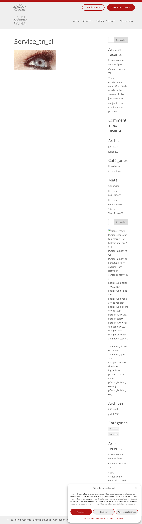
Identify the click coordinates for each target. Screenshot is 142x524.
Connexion (114, 185)
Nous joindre (127, 21)
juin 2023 (113, 146)
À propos (110, 21)
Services (87, 21)
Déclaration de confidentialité (111, 518)
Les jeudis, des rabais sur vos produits (115, 107)
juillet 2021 (114, 151)
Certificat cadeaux (120, 7)
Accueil (77, 21)
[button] (136, 488)
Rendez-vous (93, 7)
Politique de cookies (91, 518)
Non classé (114, 166)
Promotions (114, 171)
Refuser (103, 511)
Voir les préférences (126, 511)
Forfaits (100, 21)
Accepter (81, 511)
